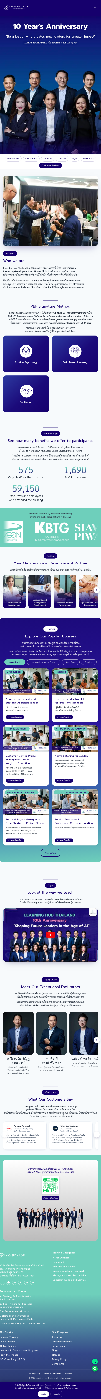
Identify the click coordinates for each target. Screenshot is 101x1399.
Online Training (8, 1346)
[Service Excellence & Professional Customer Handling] (75, 802)
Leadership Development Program (19, 1350)
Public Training (8, 1341)
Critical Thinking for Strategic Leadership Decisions (16, 1305)
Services (47, 158)
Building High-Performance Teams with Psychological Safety (18, 1317)
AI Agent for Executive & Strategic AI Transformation (22, 701)
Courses (62, 158)
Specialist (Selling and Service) (70, 1280)
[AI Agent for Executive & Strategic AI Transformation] (26, 681)
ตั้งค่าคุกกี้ (68, 1373)
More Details (50, 853)
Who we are (13, 158)
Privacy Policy (59, 1359)
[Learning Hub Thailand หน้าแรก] (15, 8)
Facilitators (88, 158)
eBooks (56, 1355)
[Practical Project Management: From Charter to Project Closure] (26, 802)
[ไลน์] (95, 1369)
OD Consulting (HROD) (12, 1359)
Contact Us (58, 1364)
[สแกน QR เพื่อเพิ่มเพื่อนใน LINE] (50, 1185)
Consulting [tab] (89, 662)
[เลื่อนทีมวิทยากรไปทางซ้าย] (4, 1040)
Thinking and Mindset (64, 1266)
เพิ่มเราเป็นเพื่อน (50, 1198)
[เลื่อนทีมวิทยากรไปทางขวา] (97, 1040)
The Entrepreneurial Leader (15, 1311)
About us (57, 1337)
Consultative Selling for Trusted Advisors (22, 1323)
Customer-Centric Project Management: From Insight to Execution (21, 759)
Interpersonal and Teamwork (69, 1271)
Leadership (59, 1262)
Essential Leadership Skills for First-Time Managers (70, 701)
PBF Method (31, 158)
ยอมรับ (43, 1394)
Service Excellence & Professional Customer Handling (74, 821)
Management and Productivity (69, 1275)
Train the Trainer (9, 1355)
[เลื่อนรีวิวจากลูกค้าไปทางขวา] (97, 1134)
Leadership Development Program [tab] (44, 662)
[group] (50, 592)
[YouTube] (26, 1282)
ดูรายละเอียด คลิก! (15, 717)
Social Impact (59, 1346)
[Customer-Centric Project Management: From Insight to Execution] (26, 738)
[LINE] (8, 1282)
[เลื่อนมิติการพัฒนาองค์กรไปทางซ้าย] (4, 590)
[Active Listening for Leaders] (75, 738)
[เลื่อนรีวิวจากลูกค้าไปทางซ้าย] (4, 1134)
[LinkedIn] (32, 1282)
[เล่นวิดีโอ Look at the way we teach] (50, 935)
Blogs (55, 1350)
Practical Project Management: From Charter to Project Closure (25, 821)
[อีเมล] (14, 1282)
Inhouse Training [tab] (15, 662)
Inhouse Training (9, 1337)
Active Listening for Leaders (72, 756)
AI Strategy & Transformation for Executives (16, 1298)
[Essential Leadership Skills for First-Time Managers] (75, 681)
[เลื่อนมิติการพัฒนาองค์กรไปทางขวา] (97, 590)
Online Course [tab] (70, 662)
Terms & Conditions (52, 1373)
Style (74, 158)
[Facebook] (20, 1282)
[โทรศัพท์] (2, 1282)
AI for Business (61, 1257)
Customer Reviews (50, 165)
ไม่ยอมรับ (57, 1394)
